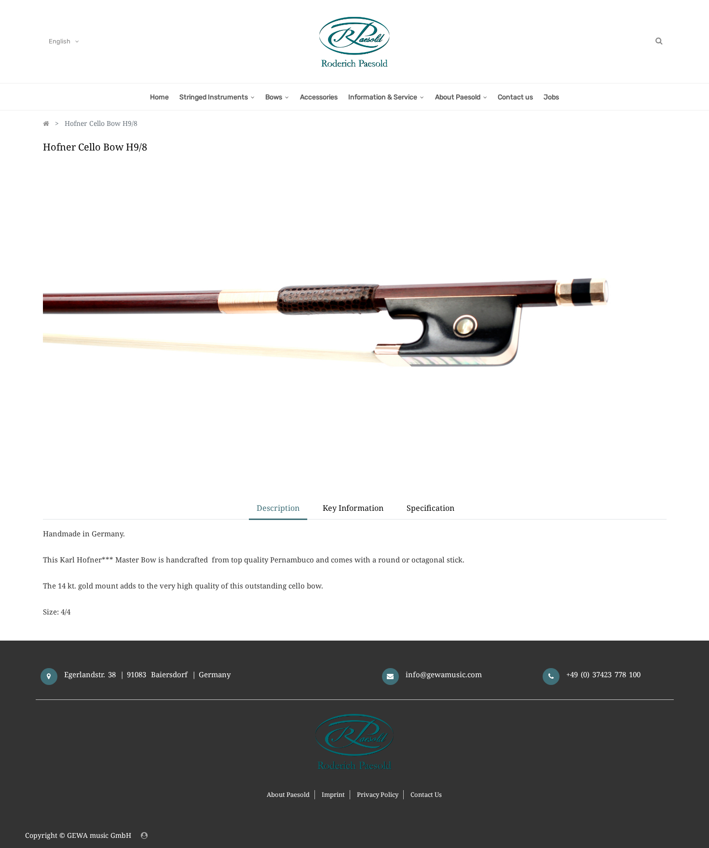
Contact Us (426, 794)
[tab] (430, 508)
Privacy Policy (377, 794)
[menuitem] (159, 96)
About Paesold (288, 794)
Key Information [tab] (353, 508)
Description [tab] (278, 508)
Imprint (333, 794)
